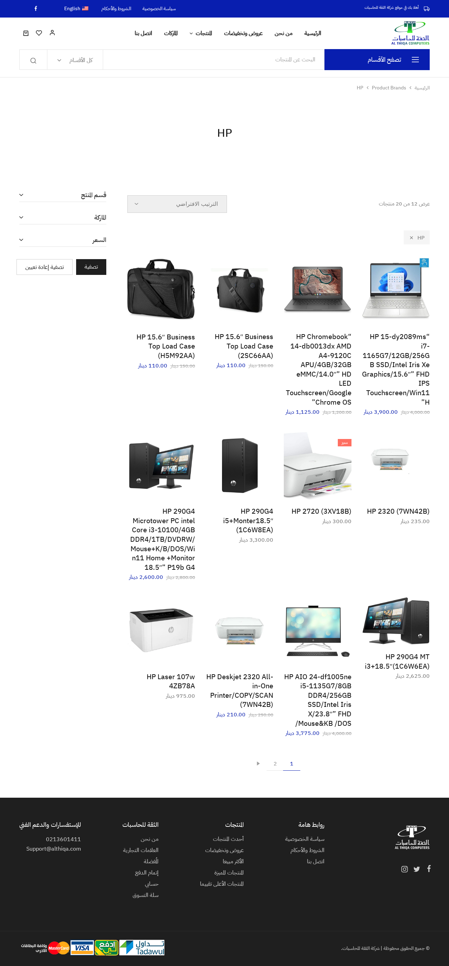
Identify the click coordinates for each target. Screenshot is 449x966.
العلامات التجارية (141, 850)
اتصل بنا (143, 33)
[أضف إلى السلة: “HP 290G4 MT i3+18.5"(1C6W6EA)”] (413, 635)
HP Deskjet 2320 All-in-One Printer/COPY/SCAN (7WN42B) (239, 690)
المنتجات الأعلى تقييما (222, 884)
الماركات (171, 33)
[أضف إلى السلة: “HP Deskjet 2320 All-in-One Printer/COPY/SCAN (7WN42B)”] (257, 655)
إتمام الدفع (147, 873)
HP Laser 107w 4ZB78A (171, 681)
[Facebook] (428, 869)
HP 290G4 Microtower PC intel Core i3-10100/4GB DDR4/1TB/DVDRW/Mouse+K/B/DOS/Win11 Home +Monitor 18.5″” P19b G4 (162, 539)
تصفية (91, 267)
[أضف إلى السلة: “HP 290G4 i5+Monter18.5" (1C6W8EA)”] (257, 489)
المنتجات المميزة (229, 873)
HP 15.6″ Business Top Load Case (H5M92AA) (165, 346)
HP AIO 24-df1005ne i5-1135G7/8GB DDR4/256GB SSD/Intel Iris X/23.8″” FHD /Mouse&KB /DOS (317, 700)
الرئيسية (312, 33)
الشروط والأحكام (116, 8)
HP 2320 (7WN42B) (398, 511)
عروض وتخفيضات (243, 33)
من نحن (284, 33)
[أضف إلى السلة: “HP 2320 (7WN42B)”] (413, 489)
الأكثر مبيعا (233, 861)
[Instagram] (406, 870)
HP (420, 238)
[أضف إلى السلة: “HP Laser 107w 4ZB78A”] (179, 655)
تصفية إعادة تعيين (44, 267)
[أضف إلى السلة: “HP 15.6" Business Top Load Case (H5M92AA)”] (179, 315)
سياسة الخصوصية (159, 8)
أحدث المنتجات (228, 839)
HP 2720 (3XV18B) (321, 511)
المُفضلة (151, 861)
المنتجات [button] (204, 33)
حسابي (152, 884)
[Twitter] (416, 870)
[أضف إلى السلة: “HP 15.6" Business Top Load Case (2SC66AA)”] (257, 315)
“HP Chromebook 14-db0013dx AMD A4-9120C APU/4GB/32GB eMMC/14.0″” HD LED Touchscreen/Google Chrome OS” (318, 369)
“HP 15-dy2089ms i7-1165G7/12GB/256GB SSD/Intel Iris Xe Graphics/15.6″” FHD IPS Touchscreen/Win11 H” (396, 369)
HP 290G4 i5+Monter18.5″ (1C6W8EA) (248, 520)
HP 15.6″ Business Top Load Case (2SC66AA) (244, 345)
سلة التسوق (146, 895)
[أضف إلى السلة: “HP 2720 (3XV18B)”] (335, 489)
